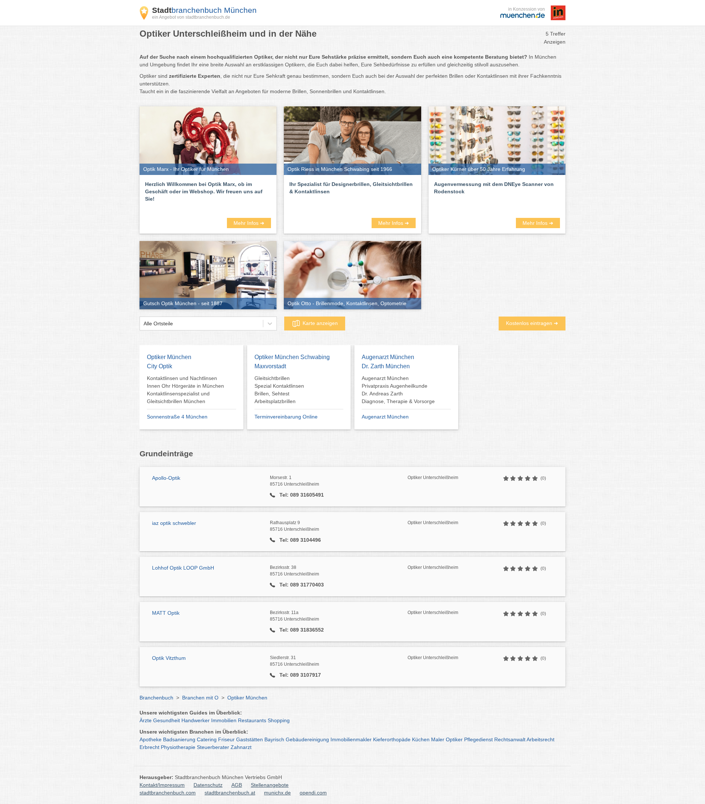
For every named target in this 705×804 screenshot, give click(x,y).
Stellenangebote (270, 785)
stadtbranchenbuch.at (230, 793)
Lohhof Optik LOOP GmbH (183, 568)
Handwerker (195, 720)
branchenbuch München (204, 10)
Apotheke (151, 739)
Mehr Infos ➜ (249, 223)
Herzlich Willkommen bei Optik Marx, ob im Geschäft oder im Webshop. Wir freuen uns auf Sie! (204, 191)
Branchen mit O (200, 698)
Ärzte (146, 720)
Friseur (226, 739)
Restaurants (252, 720)
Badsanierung (179, 739)
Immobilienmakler (351, 739)
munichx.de (277, 793)
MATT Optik (166, 613)
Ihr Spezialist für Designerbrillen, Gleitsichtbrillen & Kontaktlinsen (351, 187)
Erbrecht (149, 747)
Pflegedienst (478, 739)
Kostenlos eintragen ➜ (532, 323)
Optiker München (247, 698)
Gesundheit (166, 720)
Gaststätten (249, 739)
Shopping (279, 720)
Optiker (454, 739)
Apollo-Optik (166, 478)
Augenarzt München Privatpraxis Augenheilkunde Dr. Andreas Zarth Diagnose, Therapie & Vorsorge (398, 389)
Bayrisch (274, 739)
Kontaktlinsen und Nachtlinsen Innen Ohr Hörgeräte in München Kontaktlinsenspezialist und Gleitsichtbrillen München (185, 389)
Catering (207, 739)
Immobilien (223, 720)
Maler (437, 739)
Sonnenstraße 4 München (177, 417)
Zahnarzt (241, 747)
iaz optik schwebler (174, 523)
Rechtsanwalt (509, 739)
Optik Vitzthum (169, 658)
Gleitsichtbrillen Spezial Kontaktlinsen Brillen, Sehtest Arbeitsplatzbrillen (279, 389)
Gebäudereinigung (307, 739)
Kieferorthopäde (392, 739)
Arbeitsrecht (540, 739)
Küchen (421, 739)
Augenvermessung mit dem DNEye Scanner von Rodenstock (494, 187)
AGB (236, 785)
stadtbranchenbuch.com (168, 793)
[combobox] (143, 324)
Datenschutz (208, 785)
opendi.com (313, 793)
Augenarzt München (385, 417)
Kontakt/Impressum (162, 785)
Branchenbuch (156, 698)
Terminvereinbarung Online (286, 417)
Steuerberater (213, 747)
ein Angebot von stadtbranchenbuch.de (191, 17)
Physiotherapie (178, 747)
